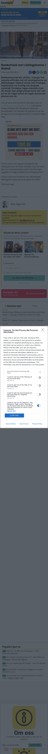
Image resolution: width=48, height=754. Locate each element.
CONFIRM (14, 415)
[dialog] (24, 377)
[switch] (39, 377)
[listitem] (24, 372)
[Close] (43, 330)
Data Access (24, 424)
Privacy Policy (37, 424)
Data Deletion (11, 424)
